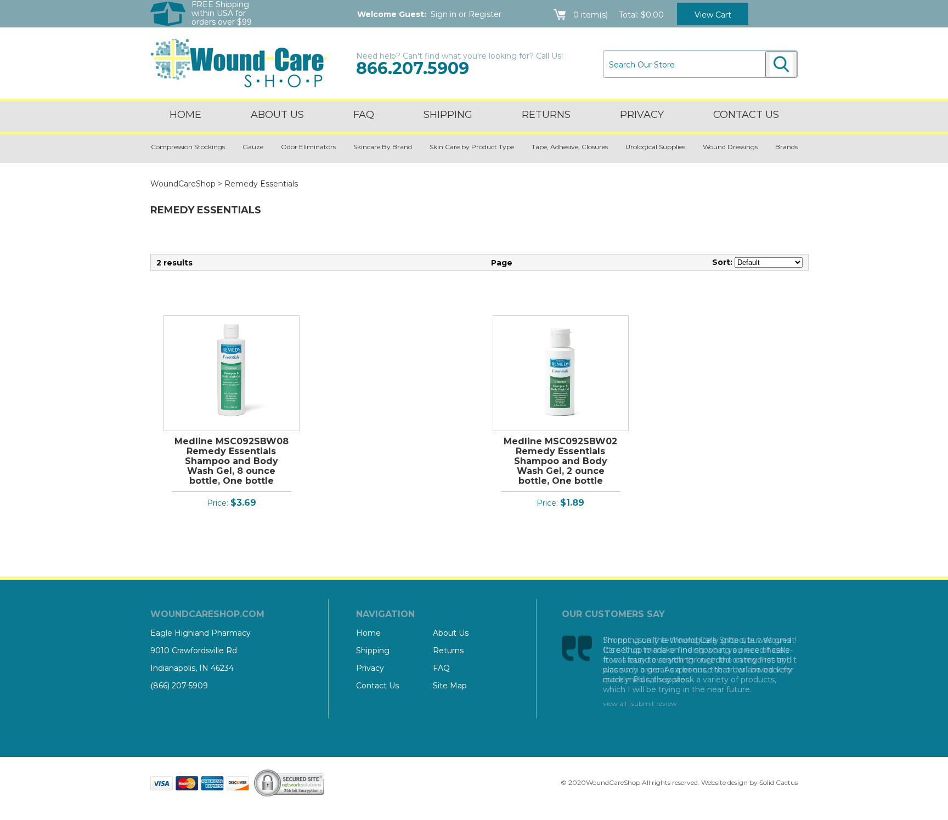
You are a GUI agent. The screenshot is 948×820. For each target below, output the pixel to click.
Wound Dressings (730, 147)
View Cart (713, 15)
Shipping (448, 115)
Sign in (443, 14)
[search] (781, 64)
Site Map (450, 686)
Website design (724, 782)
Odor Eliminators (308, 147)
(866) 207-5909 (179, 686)
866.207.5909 (412, 68)
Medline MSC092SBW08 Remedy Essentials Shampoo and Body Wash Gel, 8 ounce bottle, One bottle (231, 461)
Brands (786, 147)
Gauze (252, 147)
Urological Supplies (655, 147)
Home (185, 115)
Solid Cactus (778, 782)
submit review (654, 703)
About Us (277, 115)
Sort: (722, 262)
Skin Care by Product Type (472, 147)
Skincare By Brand (382, 147)
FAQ (363, 115)
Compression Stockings (188, 147)
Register (485, 14)
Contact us (746, 115)
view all (615, 703)
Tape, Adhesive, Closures (570, 147)
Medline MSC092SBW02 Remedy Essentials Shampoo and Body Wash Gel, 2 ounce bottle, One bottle (560, 461)
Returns (546, 115)
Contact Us (377, 686)
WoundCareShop (183, 184)
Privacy (642, 115)
